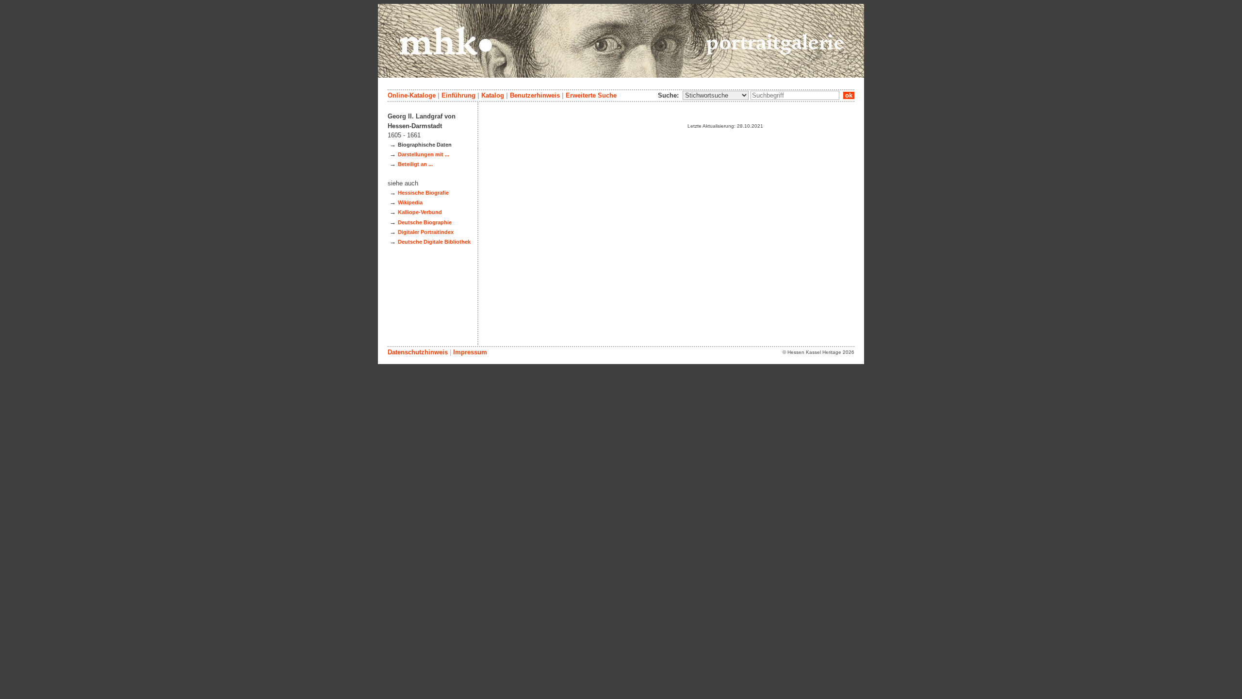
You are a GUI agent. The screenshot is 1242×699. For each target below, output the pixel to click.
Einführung (458, 95)
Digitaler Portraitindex (426, 232)
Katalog (492, 95)
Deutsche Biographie (425, 222)
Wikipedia (410, 202)
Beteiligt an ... (415, 164)
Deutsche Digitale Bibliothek (434, 242)
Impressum (470, 352)
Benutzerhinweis (535, 95)
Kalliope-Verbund (420, 212)
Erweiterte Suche (591, 95)
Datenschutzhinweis (418, 352)
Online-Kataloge (412, 95)
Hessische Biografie (423, 193)
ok (848, 95)
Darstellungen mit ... (423, 154)
